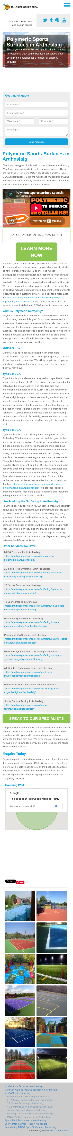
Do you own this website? (22, 806)
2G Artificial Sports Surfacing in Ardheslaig (29, 1100)
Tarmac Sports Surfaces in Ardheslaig (27, 1110)
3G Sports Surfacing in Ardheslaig (25, 1103)
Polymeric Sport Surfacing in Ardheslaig (28, 1096)
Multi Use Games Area (56, 1130)
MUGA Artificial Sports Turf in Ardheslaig (28, 1117)
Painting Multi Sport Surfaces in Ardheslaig (30, 1113)
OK (56, 806)
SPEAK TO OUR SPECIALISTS (36, 718)
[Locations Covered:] (4, 5)
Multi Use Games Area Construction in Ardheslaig (31, 1089)
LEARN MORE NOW (37, 252)
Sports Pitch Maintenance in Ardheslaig (26, 1120)
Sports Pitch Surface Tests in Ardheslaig (26, 1123)
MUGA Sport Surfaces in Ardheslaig (24, 1086)
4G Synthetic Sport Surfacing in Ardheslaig (30, 1106)
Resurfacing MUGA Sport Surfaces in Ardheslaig (30, 1127)
